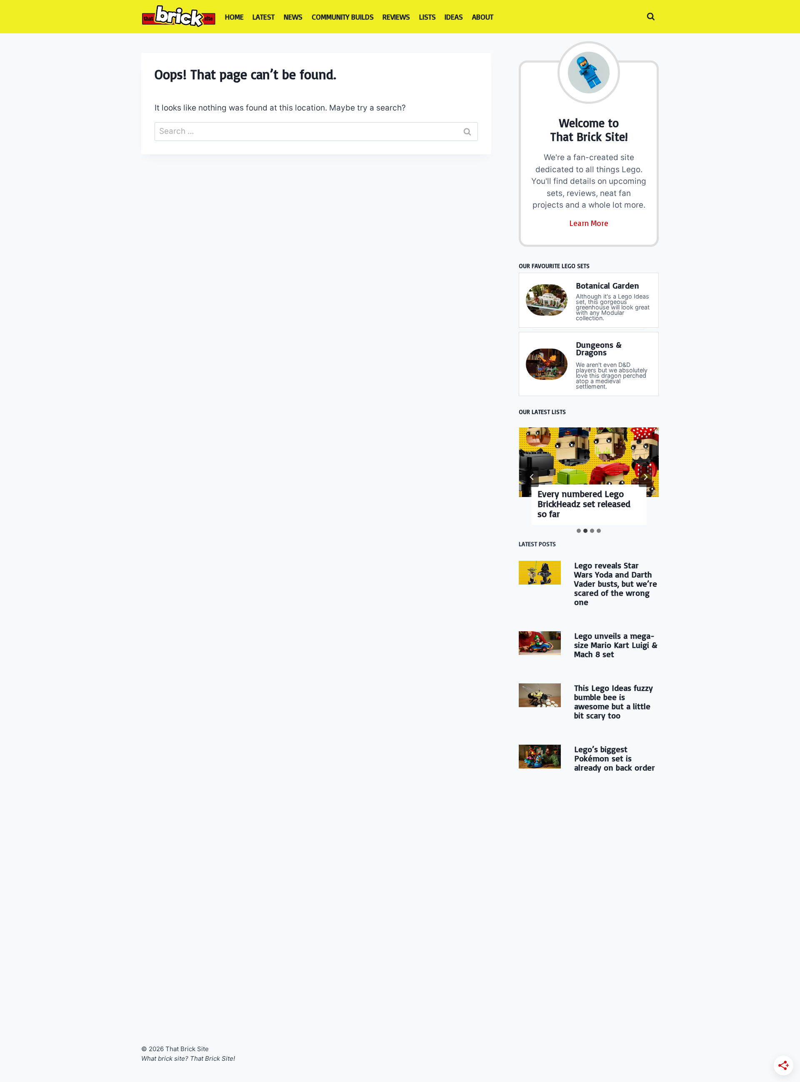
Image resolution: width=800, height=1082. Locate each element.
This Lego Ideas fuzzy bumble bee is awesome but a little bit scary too (613, 701)
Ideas (454, 16)
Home (234, 16)
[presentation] (589, 462)
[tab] (579, 531)
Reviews (396, 16)
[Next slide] (645, 477)
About (482, 16)
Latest (263, 16)
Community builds (343, 16)
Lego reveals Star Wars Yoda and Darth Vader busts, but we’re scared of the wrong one (615, 583)
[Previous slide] (532, 477)
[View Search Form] (651, 17)
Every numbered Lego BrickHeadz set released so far (584, 504)
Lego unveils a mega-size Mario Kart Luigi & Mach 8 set (615, 644)
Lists (427, 16)
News (293, 16)
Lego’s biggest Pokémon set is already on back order (614, 758)
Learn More (589, 223)
